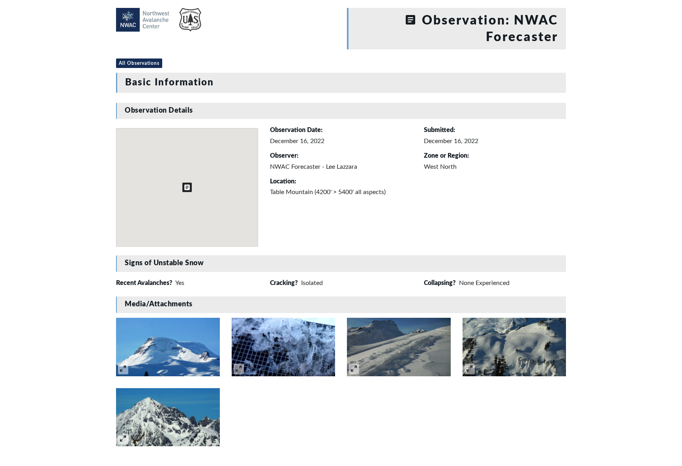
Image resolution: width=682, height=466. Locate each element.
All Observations (139, 63)
